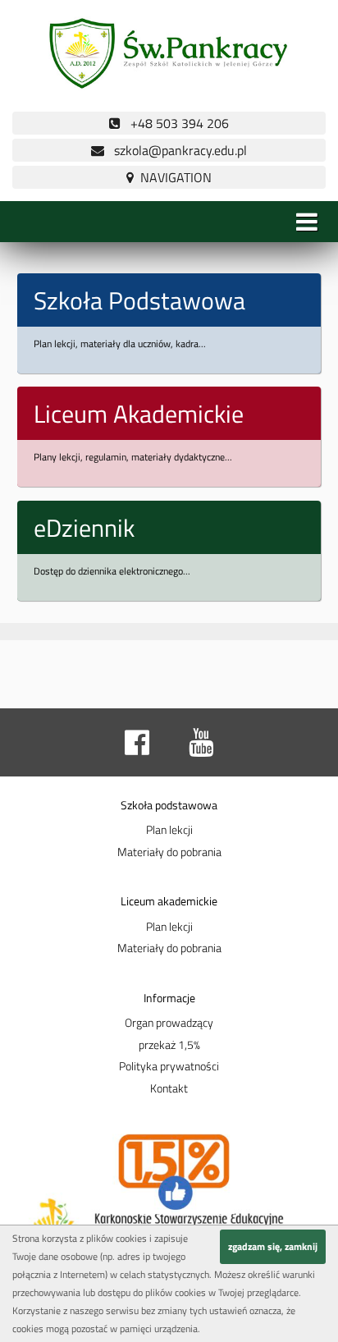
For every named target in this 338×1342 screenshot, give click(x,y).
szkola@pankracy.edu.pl (175, 150)
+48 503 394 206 (175, 123)
